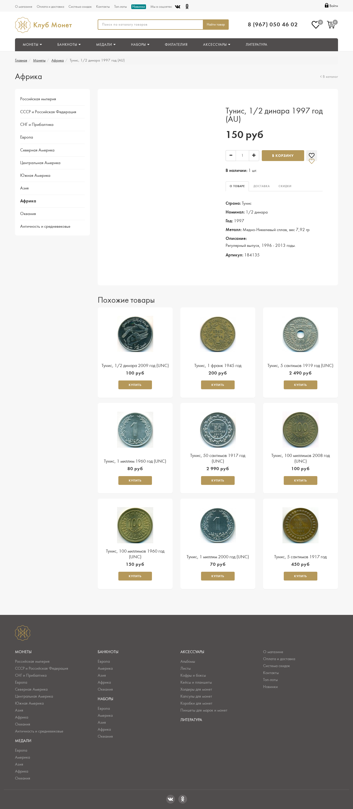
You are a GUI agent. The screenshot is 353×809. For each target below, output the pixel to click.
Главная (21, 60)
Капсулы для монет (196, 696)
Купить (135, 385)
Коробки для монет (196, 703)
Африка (57, 60)
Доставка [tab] (262, 186)
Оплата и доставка (50, 7)
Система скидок (80, 7)
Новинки (138, 7)
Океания (28, 213)
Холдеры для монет (196, 689)
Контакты (103, 7)
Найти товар (216, 24)
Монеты (39, 60)
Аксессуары (192, 652)
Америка (22, 757)
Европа (26, 137)
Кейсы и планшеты (196, 682)
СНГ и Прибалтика (36, 124)
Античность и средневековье (45, 226)
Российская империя (38, 99)
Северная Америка (37, 150)
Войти (333, 6)
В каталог (330, 76)
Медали (23, 740)
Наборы (105, 699)
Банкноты (108, 652)
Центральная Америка (40, 162)
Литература (256, 45)
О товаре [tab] (237, 186)
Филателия (176, 45)
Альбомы (187, 661)
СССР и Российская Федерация (48, 112)
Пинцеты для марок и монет (203, 710)
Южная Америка (35, 175)
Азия (24, 188)
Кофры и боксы (193, 675)
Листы (185, 668)
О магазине (23, 7)
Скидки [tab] (285, 186)
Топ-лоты (120, 7)
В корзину (283, 156)
